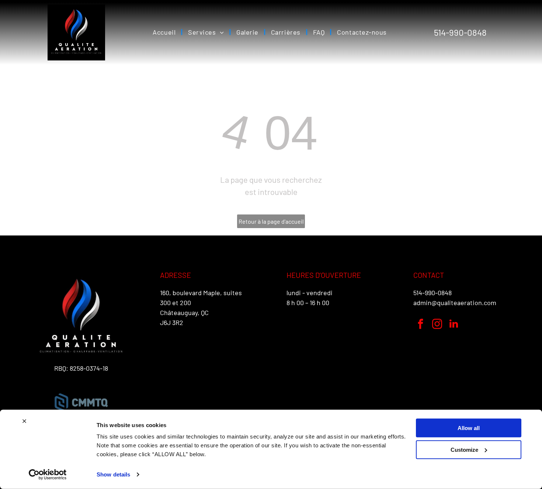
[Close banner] (24, 421)
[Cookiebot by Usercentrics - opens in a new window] (47, 474)
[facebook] (420, 325)
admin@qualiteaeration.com (454, 302)
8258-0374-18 (89, 368)
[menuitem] (165, 32)
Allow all (469, 428)
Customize (464, 449)
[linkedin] (454, 325)
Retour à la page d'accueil (271, 221)
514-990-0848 (432, 293)
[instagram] (437, 325)
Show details (113, 474)
